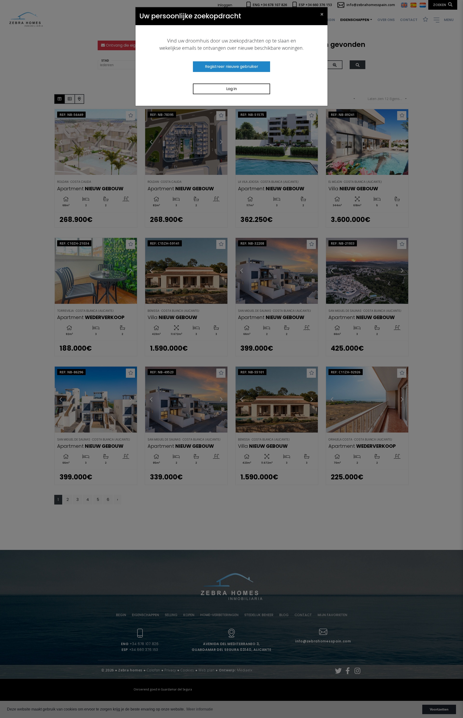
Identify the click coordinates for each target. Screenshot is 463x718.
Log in (231, 89)
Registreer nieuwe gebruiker (231, 66)
